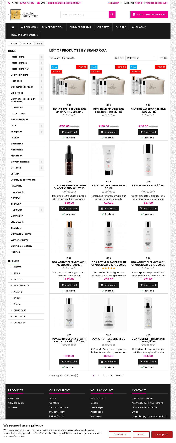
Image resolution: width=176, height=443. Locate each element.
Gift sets (103, 27)
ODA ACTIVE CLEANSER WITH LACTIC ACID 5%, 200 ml (69, 340)
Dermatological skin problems (23, 100)
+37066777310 (26, 2)
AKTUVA (17, 279)
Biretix (16, 304)
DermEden (17, 215)
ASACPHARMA (21, 285)
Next (120, 375)
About (52, 398)
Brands (13, 261)
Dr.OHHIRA (17, 107)
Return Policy (56, 416)
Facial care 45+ (20, 68)
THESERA (16, 203)
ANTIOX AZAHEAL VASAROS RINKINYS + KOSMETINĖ (69, 110)
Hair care (16, 80)
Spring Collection (21, 246)
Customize (120, 434)
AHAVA (17, 267)
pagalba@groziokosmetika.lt (64, 2)
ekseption (17, 131)
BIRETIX (15, 173)
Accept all (162, 434)
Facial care (17, 56)
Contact (139, 390)
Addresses (97, 411)
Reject (141, 434)
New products (16, 403)
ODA (13, 125)
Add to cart (69, 132)
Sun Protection (52, 27)
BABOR (17, 298)
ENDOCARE (17, 221)
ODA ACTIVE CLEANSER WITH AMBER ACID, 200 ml (69, 263)
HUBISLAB (16, 209)
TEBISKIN (16, 227)
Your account (102, 390)
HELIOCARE (17, 191)
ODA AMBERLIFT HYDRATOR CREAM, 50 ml (148, 340)
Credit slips (97, 407)
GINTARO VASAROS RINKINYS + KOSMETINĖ (148, 110)
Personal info (98, 398)
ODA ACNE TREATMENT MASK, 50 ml (108, 187)
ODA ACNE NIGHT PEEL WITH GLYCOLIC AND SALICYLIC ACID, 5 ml (69, 188)
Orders (94, 403)
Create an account (157, 2)
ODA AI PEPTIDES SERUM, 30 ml (108, 340)
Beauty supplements (24, 34)
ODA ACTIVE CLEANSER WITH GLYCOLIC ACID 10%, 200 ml (108, 263)
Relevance (141, 58)
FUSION (15, 137)
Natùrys (15, 197)
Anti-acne (139, 27)
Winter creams (19, 240)
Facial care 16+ (20, 62)
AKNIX (16, 273)
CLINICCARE (18, 113)
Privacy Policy (56, 411)
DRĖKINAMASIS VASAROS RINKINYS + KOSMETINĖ (108, 110)
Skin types (17, 92)
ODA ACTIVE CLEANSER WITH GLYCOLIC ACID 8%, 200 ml (148, 263)
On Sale (121, 27)
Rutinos (15, 252)
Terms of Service (58, 407)
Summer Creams (80, 27)
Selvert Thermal (20, 161)
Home (12, 51)
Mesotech (16, 155)
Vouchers (96, 416)
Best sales (13, 398)
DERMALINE (19, 316)
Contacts (54, 403)
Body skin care (19, 74)
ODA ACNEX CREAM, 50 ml (148, 185)
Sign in (138, 2)
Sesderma (17, 143)
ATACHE (17, 291)
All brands (28, 27)
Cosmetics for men (22, 86)
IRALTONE (16, 185)
